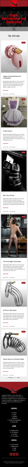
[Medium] (14, 454)
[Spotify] (17, 454)
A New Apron (7, 131)
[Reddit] (11, 454)
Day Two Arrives (8, 195)
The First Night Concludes (12, 261)
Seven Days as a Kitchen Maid (13, 359)
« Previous (10, 377)
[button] (14, 8)
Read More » (6, 90)
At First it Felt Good (9, 310)
